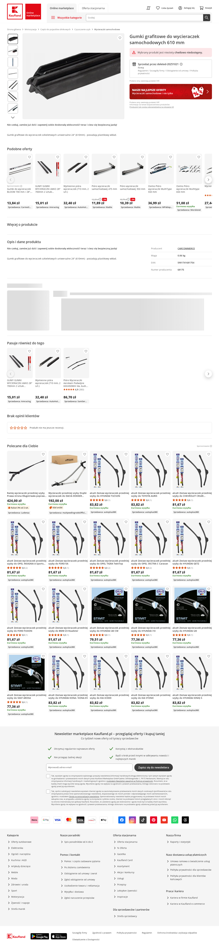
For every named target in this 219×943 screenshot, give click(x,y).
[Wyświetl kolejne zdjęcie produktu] (12, 117)
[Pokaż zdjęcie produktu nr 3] (13, 62)
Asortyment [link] (123, 866)
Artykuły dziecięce (20, 866)
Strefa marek (18, 908)
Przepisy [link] (121, 884)
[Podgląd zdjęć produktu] (13, 76)
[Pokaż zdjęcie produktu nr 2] (13, 50)
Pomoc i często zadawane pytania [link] (82, 861)
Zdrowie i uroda (19, 884)
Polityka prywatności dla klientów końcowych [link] (188, 877)
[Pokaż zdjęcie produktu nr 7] (13, 108)
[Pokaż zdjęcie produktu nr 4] (13, 74)
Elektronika (17, 847)
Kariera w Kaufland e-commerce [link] (187, 903)
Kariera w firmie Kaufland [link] (184, 897)
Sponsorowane (13, 186)
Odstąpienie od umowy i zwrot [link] (80, 873)
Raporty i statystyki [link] (180, 841)
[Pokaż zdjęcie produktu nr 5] (13, 85)
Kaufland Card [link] (125, 860)
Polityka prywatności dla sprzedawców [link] (190, 869)
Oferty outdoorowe (21, 841)
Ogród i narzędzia (20, 854)
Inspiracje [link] (122, 896)
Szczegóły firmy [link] (79, 932)
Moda (14, 878)
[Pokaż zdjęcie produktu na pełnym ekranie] (73, 76)
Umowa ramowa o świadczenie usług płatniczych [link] (190, 863)
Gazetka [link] (121, 854)
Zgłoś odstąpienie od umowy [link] (79, 879)
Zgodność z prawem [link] (101, 932)
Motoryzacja (17, 896)
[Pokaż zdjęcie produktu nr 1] (13, 39)
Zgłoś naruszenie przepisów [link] (79, 897)
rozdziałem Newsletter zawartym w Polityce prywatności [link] (130, 781)
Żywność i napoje (20, 902)
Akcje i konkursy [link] (125, 872)
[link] (93, 8)
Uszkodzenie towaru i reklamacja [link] (82, 885)
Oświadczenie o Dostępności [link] (85, 939)
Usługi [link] (120, 878)
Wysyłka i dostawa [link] (74, 891)
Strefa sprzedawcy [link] (127, 916)
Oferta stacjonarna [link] (127, 841)
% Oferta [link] (122, 847)
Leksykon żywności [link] (127, 890)
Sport (14, 890)
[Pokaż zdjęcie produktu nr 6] (13, 97)
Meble (14, 872)
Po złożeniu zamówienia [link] (77, 867)
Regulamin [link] (147, 932)
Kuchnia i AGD (19, 860)
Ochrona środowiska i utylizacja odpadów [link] (177, 932)
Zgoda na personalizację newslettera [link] (84, 796)
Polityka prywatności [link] (127, 932)
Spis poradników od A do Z (78, 841)
